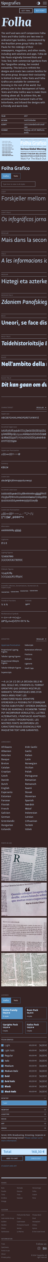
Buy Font (40, 10)
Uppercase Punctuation (10, 645)
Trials (3, 1244)
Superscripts (6, 672)
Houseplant (36, 1221)
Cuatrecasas (21, 1221)
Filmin (3, 1228)
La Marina (20, 1232)
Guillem (4, 1221)
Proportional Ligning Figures (9, 651)
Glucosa (19, 1191)
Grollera (4, 1198)
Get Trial (26, 10)
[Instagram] (39, 1248)
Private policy (5, 1257)
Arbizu (34, 1225)
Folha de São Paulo (23, 1215)
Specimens (5, 1247)
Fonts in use (5, 1251)
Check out (36, 1158)
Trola (18, 1195)
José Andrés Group (7, 1218)
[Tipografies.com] (14, 3)
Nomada (20, 1188)
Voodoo (4, 1225)
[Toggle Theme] (38, 3)
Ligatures (28, 664)
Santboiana (5, 1232)
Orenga (3, 1201)
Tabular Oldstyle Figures (11, 668)
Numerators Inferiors (33, 650)
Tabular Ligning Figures (10, 656)
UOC (2, 1215)
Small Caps (29, 668)
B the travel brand (38, 1232)
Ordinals (28, 659)
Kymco (34, 1228)
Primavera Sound (23, 1225)
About (3, 1254)
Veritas (19, 1228)
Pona (34, 1198)
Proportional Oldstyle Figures (10, 662)
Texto (16, 176)
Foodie (3, 1191)
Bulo (2, 1188)
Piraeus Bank (36, 1215)
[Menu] (45, 3)
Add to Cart (12, 1158)
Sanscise (20, 1198)
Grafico (6, 176)
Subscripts (29, 645)
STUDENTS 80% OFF (9, 1166)
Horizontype (36, 1188)
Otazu (19, 1218)
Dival (34, 1218)
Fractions (28, 654)
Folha (34, 1191)
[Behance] (45, 1248)
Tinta (3, 1195)
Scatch (34, 1195)
